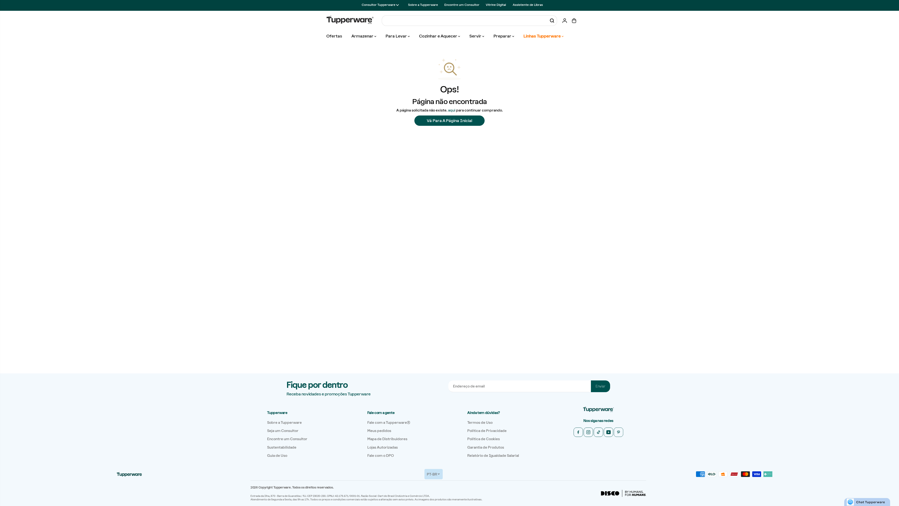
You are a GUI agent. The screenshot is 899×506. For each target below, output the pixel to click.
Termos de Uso (480, 422)
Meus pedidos (379, 431)
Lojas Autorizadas (382, 447)
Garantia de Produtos (485, 447)
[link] (598, 409)
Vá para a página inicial (449, 120)
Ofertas (334, 36)
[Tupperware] (350, 20)
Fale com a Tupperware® (388, 422)
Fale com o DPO (380, 456)
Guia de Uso (277, 456)
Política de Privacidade (487, 431)
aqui (451, 110)
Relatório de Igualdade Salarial (493, 456)
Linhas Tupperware (542, 36)
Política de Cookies (483, 439)
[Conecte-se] (564, 20)
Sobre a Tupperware (423, 5)
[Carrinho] (574, 20)
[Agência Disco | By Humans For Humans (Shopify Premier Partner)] (623, 493)
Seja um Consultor (282, 431)
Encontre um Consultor (461, 5)
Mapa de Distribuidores (387, 439)
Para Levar (397, 36)
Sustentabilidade (281, 447)
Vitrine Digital (496, 5)
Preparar (503, 36)
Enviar (600, 386)
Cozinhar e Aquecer (438, 36)
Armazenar (362, 36)
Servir (475, 36)
